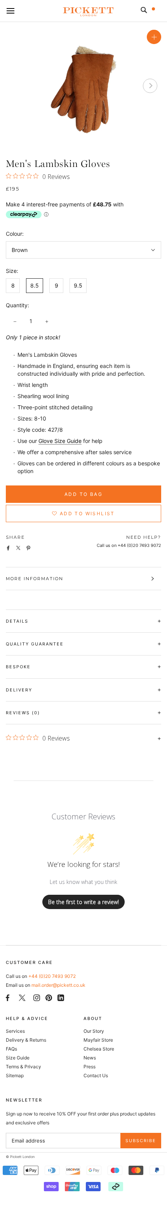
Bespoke (18, 666)
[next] (150, 85)
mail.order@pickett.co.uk (58, 985)
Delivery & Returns (26, 1040)
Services (15, 1031)
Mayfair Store (98, 1040)
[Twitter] (22, 997)
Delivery (19, 690)
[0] (158, 11)
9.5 (78, 285)
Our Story (94, 1031)
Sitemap (15, 1075)
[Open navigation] (10, 11)
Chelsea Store (99, 1049)
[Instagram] (36, 997)
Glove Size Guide (60, 441)
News (90, 1058)
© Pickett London (20, 1157)
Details (17, 621)
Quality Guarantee (35, 644)
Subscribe (140, 1140)
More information (34, 578)
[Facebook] (7, 997)
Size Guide (18, 1058)
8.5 (34, 285)
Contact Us (96, 1075)
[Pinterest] (48, 997)
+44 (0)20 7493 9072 (52, 976)
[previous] (17, 85)
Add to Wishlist (86, 513)
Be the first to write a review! (83, 902)
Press (90, 1066)
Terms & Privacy (23, 1066)
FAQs (11, 1049)
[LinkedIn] (60, 997)
